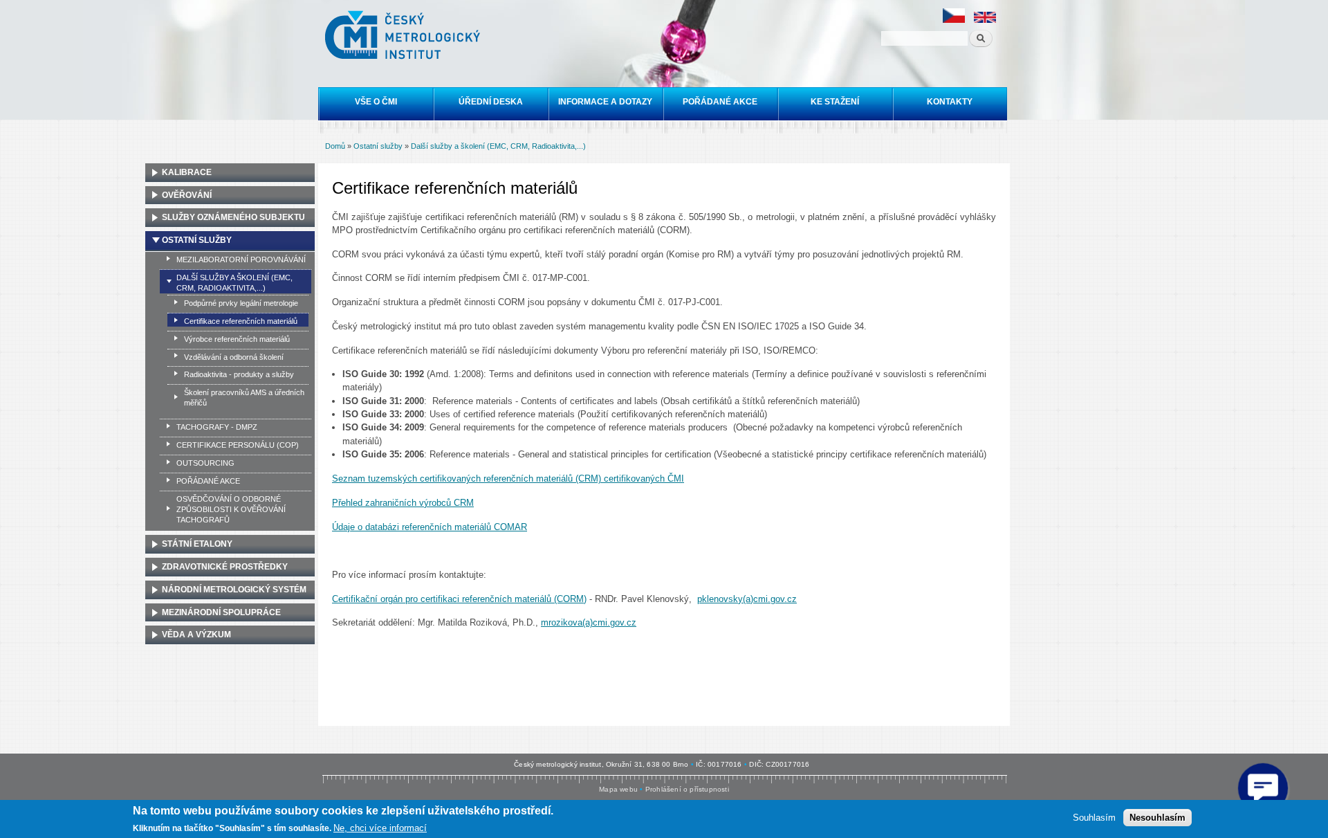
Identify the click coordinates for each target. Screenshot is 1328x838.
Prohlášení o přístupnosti (687, 789)
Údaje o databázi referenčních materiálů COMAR (429, 527)
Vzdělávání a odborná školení (234, 357)
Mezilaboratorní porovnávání (241, 259)
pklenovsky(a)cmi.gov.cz (747, 599)
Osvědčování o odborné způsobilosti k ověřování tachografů (231, 509)
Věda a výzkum (196, 634)
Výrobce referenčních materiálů (237, 339)
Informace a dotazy (605, 102)
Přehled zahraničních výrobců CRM (403, 503)
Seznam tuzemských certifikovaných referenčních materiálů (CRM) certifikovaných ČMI (508, 478)
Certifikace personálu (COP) (237, 445)
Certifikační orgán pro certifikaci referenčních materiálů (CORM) (459, 599)
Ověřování (187, 195)
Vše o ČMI (376, 102)
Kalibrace (187, 172)
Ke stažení (835, 102)
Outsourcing (205, 463)
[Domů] (404, 36)
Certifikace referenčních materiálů (240, 321)
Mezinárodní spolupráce (221, 612)
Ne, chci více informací (380, 828)
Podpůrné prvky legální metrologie (241, 303)
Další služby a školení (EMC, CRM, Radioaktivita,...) (498, 146)
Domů (335, 146)
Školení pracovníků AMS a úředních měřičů (244, 397)
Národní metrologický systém (234, 589)
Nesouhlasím (1157, 817)
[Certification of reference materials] (985, 20)
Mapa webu (618, 789)
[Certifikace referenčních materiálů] (954, 20)
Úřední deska (491, 102)
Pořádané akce (720, 102)
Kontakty (949, 102)
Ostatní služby (378, 146)
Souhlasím (1094, 817)
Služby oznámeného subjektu (233, 217)
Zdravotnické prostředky (225, 567)
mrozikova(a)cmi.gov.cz (588, 622)
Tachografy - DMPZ (216, 427)
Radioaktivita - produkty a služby (239, 374)
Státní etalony (197, 544)
